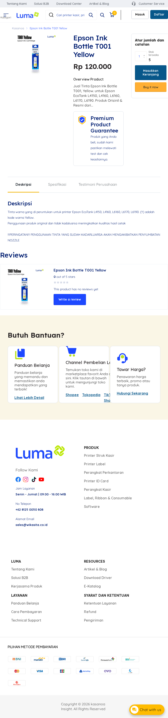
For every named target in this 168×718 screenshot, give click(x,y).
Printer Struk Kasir (99, 455)
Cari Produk (91, 15)
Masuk (140, 14)
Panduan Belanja (25, 603)
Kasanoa (18, 28)
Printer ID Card (96, 481)
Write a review (70, 299)
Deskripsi (23, 184)
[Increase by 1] (145, 52)
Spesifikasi (57, 184)
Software (92, 506)
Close (102, 15)
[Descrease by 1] (145, 60)
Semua (5, 13)
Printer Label (94, 464)
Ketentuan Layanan (100, 603)
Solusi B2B (41, 4)
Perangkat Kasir (97, 489)
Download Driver (98, 577)
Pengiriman (93, 620)
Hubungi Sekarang (132, 393)
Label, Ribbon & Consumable (108, 498)
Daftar (159, 14)
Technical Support (26, 620)
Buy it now (150, 87)
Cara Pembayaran (26, 612)
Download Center (69, 4)
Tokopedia (91, 395)
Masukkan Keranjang (151, 72)
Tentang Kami (17, 4)
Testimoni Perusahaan (98, 184)
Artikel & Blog (99, 4)
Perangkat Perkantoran (104, 472)
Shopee (72, 395)
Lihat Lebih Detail (29, 397)
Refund (90, 612)
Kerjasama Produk (26, 586)
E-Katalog (92, 586)
